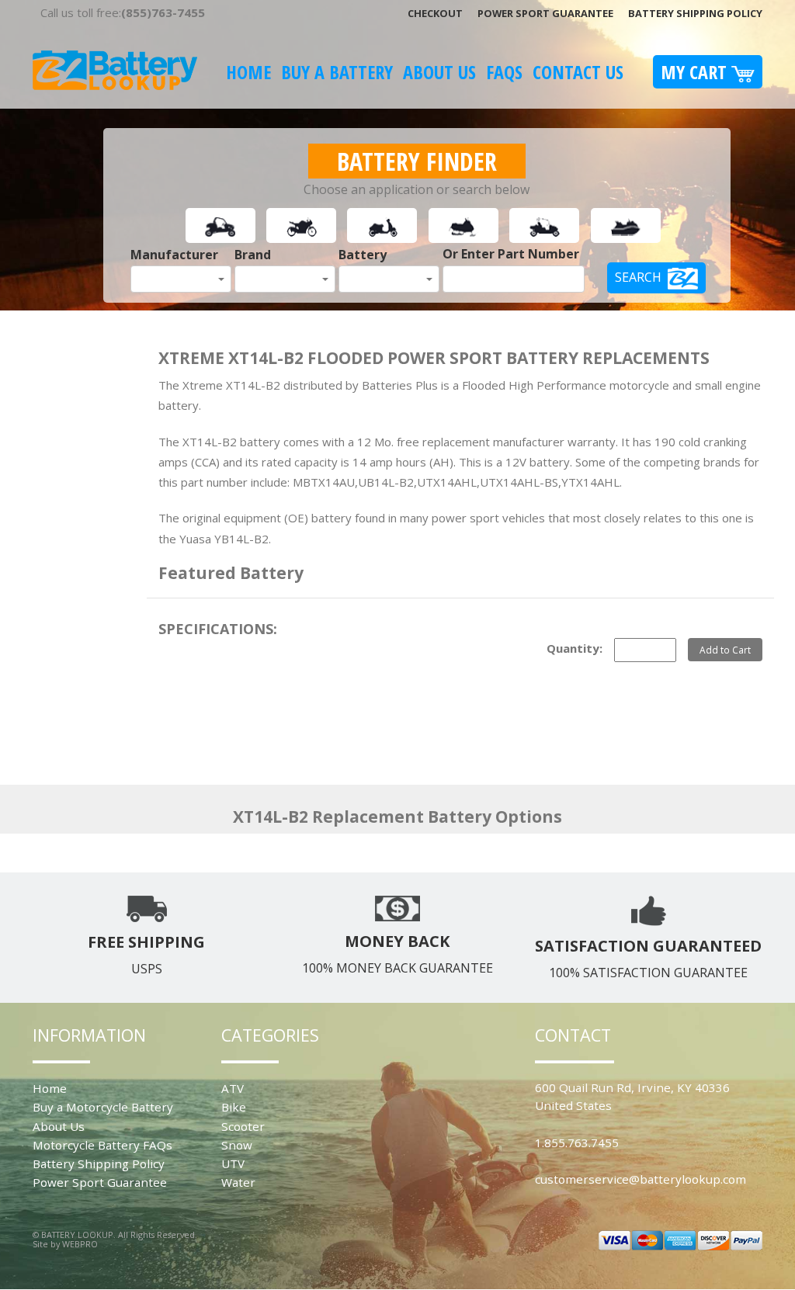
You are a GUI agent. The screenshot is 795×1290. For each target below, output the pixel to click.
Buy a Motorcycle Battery (103, 1107)
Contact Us (578, 72)
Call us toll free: (122, 12)
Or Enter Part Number (511, 253)
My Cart (696, 72)
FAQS (504, 72)
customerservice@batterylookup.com (640, 1179)
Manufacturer (174, 254)
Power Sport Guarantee (545, 13)
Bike (233, 1107)
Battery (362, 254)
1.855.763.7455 (577, 1142)
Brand (252, 254)
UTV (233, 1163)
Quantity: (574, 648)
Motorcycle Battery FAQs (102, 1145)
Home (248, 72)
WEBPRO (80, 1244)
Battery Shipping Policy (695, 13)
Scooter (243, 1126)
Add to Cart (725, 649)
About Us (439, 72)
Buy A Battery (337, 72)
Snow (236, 1145)
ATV (232, 1088)
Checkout (435, 13)
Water (238, 1182)
